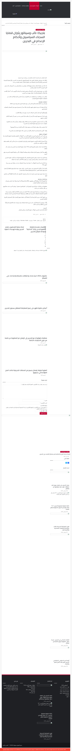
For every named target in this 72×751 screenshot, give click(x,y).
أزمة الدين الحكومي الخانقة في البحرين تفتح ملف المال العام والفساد (61, 662)
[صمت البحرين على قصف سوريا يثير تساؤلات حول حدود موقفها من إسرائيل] (59, 477)
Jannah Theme (6, 749)
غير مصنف (33, 692)
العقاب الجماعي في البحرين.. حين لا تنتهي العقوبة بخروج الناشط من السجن (60, 641)
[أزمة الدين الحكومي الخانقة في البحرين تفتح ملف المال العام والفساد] (59, 653)
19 (63, 691)
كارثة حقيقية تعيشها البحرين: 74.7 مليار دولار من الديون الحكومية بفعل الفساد (59, 507)
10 (66, 690)
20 (61, 691)
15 (68, 691)
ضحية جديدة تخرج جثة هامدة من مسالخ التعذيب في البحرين (55, 454)
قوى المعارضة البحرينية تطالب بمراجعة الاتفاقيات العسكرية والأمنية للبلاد (61, 528)
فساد (41, 6)
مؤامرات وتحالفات (25, 6)
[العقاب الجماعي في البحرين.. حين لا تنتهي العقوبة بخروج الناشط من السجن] (59, 586)
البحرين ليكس (5, 745)
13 (61, 690)
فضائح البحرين (18, 6)
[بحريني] (49, 9)
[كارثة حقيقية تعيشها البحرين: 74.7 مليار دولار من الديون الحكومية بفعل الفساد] (59, 498)
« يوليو (68, 696)
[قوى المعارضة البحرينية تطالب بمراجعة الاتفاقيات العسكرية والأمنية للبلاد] (59, 519)
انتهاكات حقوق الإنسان (34, 6)
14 (60, 690)
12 (63, 690)
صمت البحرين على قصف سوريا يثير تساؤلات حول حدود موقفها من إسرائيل (60, 487)
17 (66, 691)
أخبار (13, 6)
